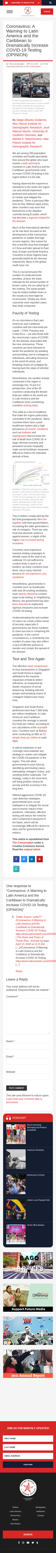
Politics (15, 1507)
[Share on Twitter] (24, 861)
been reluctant (20, 604)
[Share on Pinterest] (40, 861)
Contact (40, 1515)
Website (10, 1072)
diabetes (26, 432)
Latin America (15, 1511)
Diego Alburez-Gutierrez (31, 120)
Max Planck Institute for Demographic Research (30, 142)
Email (10, 1056)
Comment (12, 996)
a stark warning (28, 163)
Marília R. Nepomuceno (27, 138)
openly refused (27, 594)
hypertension (19, 436)
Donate (47, 11)
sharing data (30, 405)
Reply (19, 971)
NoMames (40, 1511)
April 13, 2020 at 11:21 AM (30, 944)
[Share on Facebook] (16, 861)
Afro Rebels (15, 1524)
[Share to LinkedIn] (32, 861)
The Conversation (16, 64)
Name (10, 1041)
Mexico (15, 1520)
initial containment (37, 666)
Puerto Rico (15, 1515)
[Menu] (9, 11)
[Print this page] (16, 871)
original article (32, 849)
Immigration (41, 1507)
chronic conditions (38, 429)
